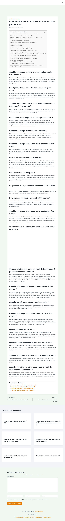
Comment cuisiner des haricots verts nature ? (23, 386)
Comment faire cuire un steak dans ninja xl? (17, 399)
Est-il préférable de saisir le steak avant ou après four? (22, 35)
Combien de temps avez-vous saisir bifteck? (20, 40)
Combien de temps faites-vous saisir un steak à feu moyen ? (24, 58)
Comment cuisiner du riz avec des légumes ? (22, 388)
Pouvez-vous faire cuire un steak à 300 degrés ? (21, 48)
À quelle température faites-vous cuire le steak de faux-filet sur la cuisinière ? (27, 65)
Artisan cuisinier (47, 517)
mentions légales (39, 511)
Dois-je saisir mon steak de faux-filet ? (19, 43)
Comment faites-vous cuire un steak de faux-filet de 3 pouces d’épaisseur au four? (28, 53)
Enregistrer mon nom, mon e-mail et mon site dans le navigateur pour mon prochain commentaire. (29, 499)
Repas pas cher (38, 517)
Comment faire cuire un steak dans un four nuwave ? (47, 399)
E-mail (27, 496)
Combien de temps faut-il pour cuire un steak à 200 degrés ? (23, 55)
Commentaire (10, 476)
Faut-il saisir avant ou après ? (17, 45)
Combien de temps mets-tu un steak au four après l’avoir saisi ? (24, 34)
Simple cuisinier (14, 27)
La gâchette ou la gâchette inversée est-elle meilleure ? (22, 47)
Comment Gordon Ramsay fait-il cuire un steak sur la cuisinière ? (25, 52)
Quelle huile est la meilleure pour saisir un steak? (21, 61)
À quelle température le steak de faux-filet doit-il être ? (22, 63)
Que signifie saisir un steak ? (17, 60)
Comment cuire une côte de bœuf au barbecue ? (23, 385)
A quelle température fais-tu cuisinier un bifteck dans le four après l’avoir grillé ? (27, 37)
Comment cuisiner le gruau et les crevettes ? (22, 390)
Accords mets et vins (19, 517)
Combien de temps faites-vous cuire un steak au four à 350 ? (24, 50)
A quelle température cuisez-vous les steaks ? (21, 57)
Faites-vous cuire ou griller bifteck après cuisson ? (21, 38)
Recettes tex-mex (29, 517)
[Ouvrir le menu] (62, 2)
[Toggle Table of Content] (44, 32)
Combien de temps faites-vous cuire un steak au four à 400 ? (23, 42)
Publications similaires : (18, 66)
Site (43, 496)
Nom (9, 496)
